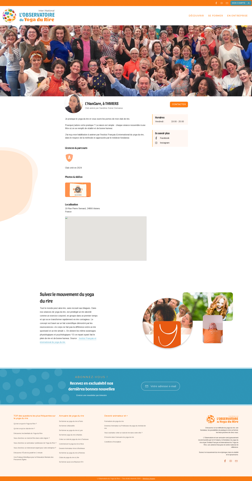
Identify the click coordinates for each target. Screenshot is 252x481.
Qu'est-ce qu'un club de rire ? (24, 428)
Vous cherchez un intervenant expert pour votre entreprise (34, 448)
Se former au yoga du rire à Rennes (72, 453)
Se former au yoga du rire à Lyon (71, 430)
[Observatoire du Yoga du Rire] (28, 15)
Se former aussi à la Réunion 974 (71, 462)
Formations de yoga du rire (114, 421)
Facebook (164, 138)
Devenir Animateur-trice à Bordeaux (72, 448)
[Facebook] (216, 3)
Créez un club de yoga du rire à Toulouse (73, 439)
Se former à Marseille (67, 426)
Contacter (179, 104)
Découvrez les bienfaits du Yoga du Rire (28, 433)
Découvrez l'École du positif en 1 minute (28, 453)
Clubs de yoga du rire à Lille (69, 457)
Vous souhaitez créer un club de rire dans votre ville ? (123, 433)
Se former (215, 15)
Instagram (164, 143)
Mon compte (238, 3)
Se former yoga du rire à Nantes (70, 435)
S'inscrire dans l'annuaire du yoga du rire (119, 437)
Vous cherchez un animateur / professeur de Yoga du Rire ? (35, 443)
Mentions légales (149, 479)
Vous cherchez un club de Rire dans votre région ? (32, 438)
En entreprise (237, 15)
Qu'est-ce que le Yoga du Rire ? (25, 424)
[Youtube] (222, 3)
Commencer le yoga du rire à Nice (71, 444)
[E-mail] (227, 3)
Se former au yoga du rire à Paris (71, 421)
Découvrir (196, 15)
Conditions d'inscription (112, 442)
